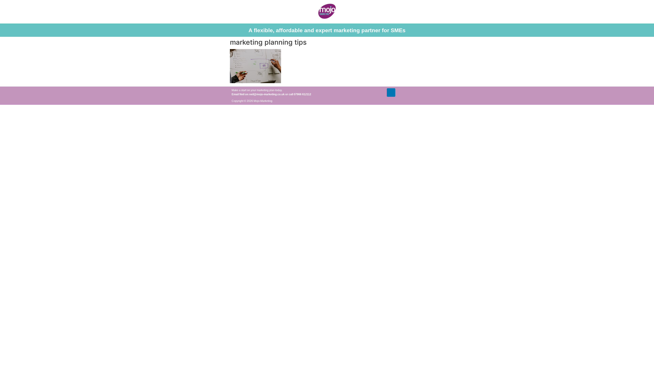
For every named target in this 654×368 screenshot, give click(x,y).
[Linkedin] (391, 92)
